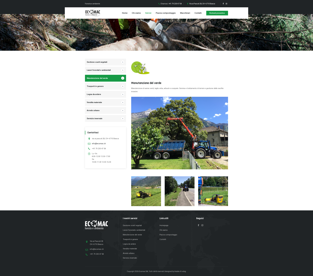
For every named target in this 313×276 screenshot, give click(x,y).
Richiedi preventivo (217, 13)
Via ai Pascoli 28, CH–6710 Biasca (202, 4)
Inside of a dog (180, 271)
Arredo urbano (93, 110)
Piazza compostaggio (166, 13)
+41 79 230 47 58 (175, 4)
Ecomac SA (143, 271)
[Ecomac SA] (93, 13)
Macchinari (185, 13)
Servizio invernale (94, 118)
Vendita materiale (94, 102)
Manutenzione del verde (97, 78)
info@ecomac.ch (99, 143)
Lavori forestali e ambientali (99, 70)
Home (124, 13)
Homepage (164, 225)
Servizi (148, 13)
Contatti (198, 13)
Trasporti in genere (95, 86)
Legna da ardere (94, 94)
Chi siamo (136, 13)
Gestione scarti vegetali (97, 62)
